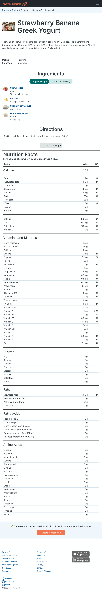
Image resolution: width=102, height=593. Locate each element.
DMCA (39, 568)
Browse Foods (8, 552)
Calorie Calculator (9, 555)
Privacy (40, 565)
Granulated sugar (19, 113)
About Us (41, 555)
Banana (14, 98)
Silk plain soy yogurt (20, 105)
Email (7, 585)
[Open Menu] (97, 4)
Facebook (9, 578)
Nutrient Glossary (9, 562)
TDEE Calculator (9, 558)
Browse (6, 10)
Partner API (41, 552)
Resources (6, 571)
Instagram (9, 581)
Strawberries (16, 87)
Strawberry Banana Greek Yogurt (48, 26)
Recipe (15, 10)
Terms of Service (44, 571)
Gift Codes (6, 568)
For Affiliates (42, 562)
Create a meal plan (51, 532)
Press (39, 558)
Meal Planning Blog (10, 565)
